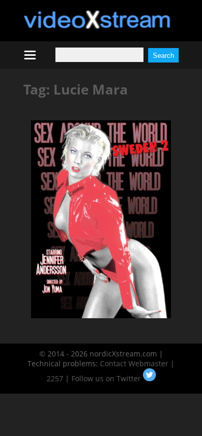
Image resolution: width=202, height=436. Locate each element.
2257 (55, 378)
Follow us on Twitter (107, 378)
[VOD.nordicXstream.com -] (97, 26)
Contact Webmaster (134, 363)
